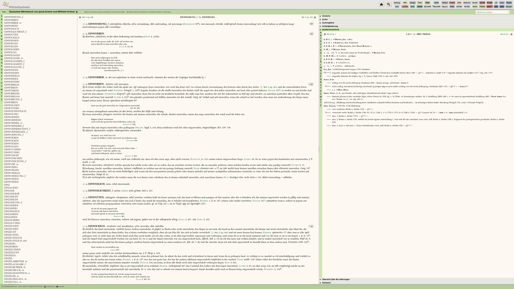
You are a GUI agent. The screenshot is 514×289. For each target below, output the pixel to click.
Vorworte (326, 16)
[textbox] (493, 12)
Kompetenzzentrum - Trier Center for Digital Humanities (22, 287)
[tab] (416, 16)
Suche (325, 19)
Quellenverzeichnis (330, 29)
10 (310, 84)
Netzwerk (326, 283)
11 (310, 226)
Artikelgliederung (330, 26)
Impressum (50, 287)
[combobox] (492, 12)
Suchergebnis (328, 23)
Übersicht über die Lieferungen (336, 279)
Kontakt (61, 287)
